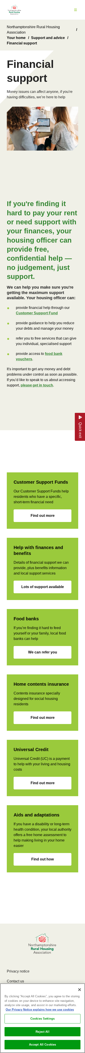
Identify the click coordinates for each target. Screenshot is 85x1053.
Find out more (43, 515)
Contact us (15, 981)
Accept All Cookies (42, 1044)
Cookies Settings (42, 1018)
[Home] (14, 9)
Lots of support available (42, 587)
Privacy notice (18, 971)
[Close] (80, 990)
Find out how (42, 859)
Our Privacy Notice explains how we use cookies (40, 1009)
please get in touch (37, 385)
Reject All (42, 1031)
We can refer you (42, 652)
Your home (16, 38)
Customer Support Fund (37, 313)
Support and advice (48, 38)
